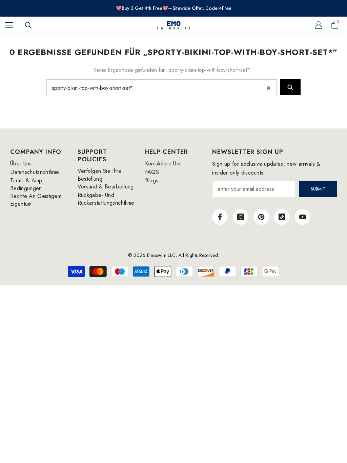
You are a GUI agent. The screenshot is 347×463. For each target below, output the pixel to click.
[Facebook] (220, 217)
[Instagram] (240, 217)
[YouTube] (302, 217)
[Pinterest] (261, 217)
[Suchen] (28, 25)
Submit (318, 189)
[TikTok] (282, 217)
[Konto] (318, 25)
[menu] (9, 25)
